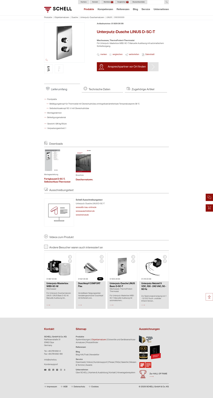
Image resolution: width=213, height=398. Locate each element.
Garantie (124, 362)
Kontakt (95, 2)
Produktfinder (92, 343)
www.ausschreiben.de (85, 211)
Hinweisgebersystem (126, 373)
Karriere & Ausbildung (98, 373)
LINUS (109, 18)
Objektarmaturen (61, 18)
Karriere (84, 2)
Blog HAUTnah (82, 355)
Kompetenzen (105, 9)
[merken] (70, 261)
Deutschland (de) (139, 2)
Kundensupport (51, 365)
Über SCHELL (82, 373)
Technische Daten (99, 89)
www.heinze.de (82, 215)
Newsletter (94, 355)
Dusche (74, 18)
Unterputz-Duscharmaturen (92, 18)
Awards (89, 365)
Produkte (89, 9)
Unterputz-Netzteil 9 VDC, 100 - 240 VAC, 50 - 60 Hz (153, 286)
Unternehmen (161, 9)
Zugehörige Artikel (142, 89)
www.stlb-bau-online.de (86, 208)
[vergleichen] (70, 257)
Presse (111, 362)
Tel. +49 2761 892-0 (52, 351)
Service (146, 9)
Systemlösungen (83, 340)
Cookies (95, 387)
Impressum (51, 387)
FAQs (117, 362)
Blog (135, 9)
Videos (90, 362)
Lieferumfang (58, 89)
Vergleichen (122, 2)
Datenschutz (79, 387)
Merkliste (108, 2)
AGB (65, 387)
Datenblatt (150, 55)
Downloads (80, 362)
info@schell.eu (50, 360)
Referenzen (123, 9)
